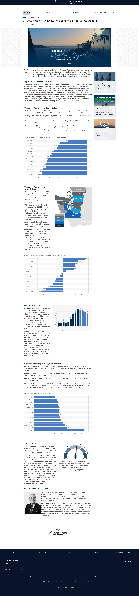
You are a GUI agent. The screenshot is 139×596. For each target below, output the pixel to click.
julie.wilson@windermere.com (33, 569)
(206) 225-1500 (9, 569)
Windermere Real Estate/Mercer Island (61, 539)
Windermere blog (44, 523)
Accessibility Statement (72, 581)
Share (136, 20)
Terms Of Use (46, 581)
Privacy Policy (57, 581)
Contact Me (127, 562)
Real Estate (25, 17)
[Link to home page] (61, 2)
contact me (85, 76)
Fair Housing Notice (90, 581)
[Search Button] (114, 13)
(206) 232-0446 (19, 569)
